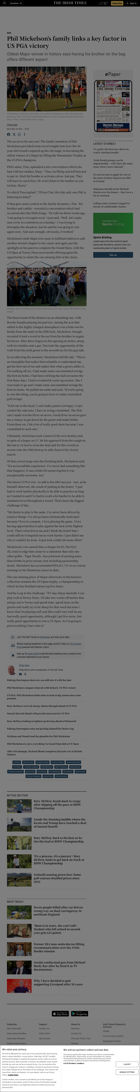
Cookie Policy (13, 1075)
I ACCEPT (127, 1064)
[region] (70, 1068)
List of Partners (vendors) (73, 1063)
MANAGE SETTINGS (127, 1072)
